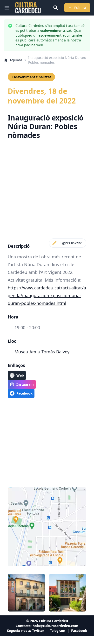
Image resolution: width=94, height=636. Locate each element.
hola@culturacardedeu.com (55, 625)
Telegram (57, 630)
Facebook (79, 630)
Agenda (16, 60)
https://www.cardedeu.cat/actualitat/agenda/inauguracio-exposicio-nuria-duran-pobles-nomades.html (47, 295)
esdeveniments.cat (56, 30)
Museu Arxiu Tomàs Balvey (41, 352)
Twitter (38, 630)
